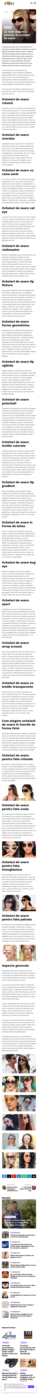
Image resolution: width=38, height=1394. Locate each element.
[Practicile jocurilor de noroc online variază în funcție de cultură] (5, 1285)
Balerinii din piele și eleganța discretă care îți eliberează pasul (10, 1376)
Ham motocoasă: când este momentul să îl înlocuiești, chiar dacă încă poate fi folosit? (17, 1222)
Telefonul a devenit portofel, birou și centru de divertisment (22, 1236)
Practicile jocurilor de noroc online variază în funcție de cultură (22, 1286)
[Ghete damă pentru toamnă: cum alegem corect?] (5, 1255)
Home (6, 12)
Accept (31, 1386)
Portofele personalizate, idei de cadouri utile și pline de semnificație (27, 1350)
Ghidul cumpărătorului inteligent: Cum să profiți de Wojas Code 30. (27, 1377)
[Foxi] (9, 3)
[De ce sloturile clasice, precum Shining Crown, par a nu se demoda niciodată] (5, 1274)
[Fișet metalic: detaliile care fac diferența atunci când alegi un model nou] (5, 1314)
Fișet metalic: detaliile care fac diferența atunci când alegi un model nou (21, 1316)
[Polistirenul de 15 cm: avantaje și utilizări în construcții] (5, 1304)
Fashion (13, 12)
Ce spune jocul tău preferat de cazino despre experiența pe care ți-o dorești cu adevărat (22, 1246)
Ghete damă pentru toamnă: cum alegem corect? (22, 1256)
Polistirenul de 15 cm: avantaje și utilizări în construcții (22, 1306)
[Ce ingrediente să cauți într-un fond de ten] (5, 1294)
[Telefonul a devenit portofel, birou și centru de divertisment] (5, 1234)
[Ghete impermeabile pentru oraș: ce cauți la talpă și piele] (5, 1264)
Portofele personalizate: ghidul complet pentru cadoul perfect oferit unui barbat (9, 1351)
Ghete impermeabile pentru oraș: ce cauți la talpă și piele (23, 1266)
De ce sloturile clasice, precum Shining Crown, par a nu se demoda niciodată (22, 1276)
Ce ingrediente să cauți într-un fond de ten (23, 1296)
